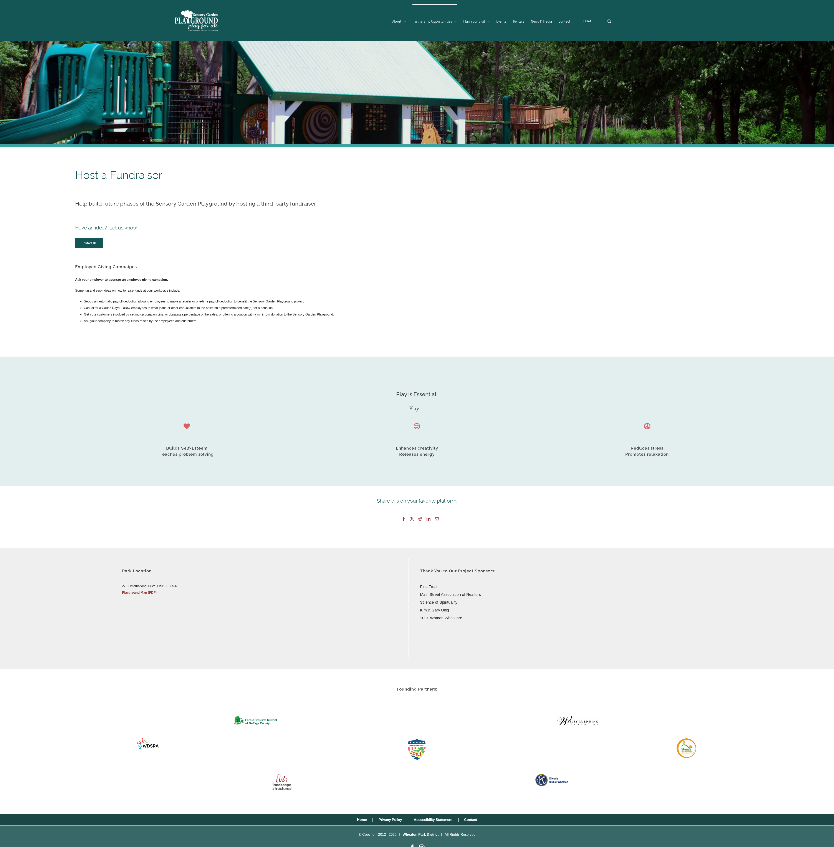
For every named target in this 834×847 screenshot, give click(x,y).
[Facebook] (404, 519)
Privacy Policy (390, 820)
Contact (470, 820)
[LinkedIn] (428, 519)
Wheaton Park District (421, 834)
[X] (412, 519)
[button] (609, 20)
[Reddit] (420, 519)
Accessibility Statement (433, 820)
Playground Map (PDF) (139, 592)
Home (362, 820)
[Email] (437, 519)
